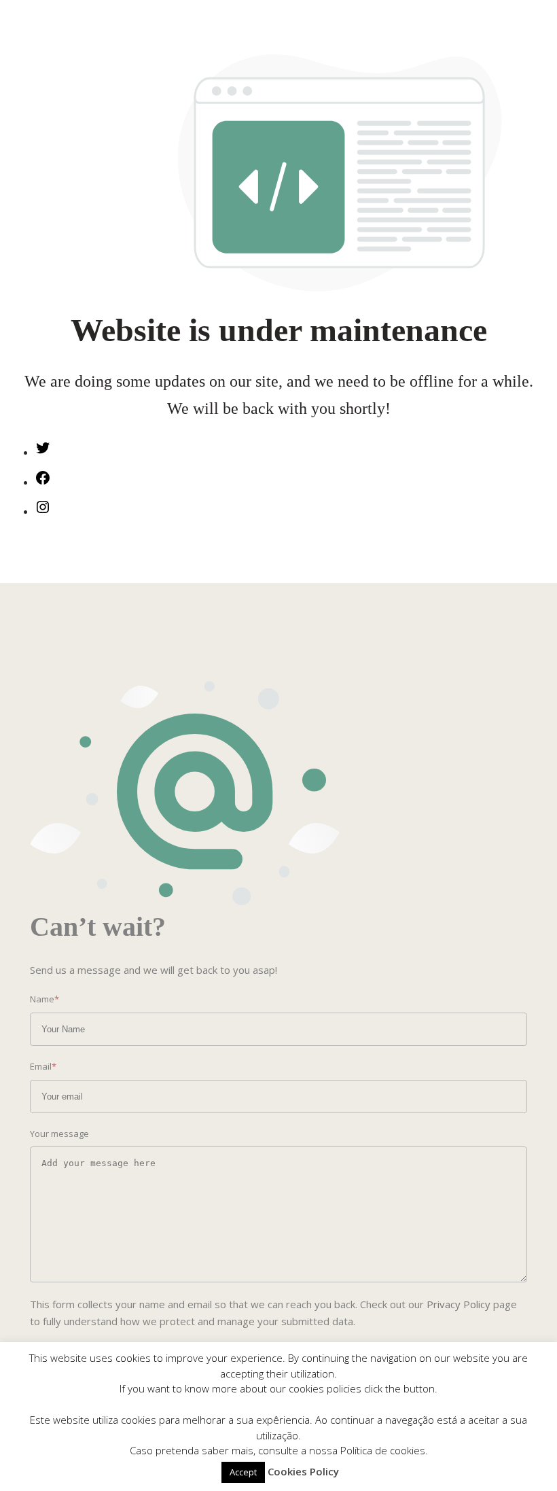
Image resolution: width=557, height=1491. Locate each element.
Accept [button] (243, 1472)
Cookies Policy (303, 1471)
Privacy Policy (458, 1304)
